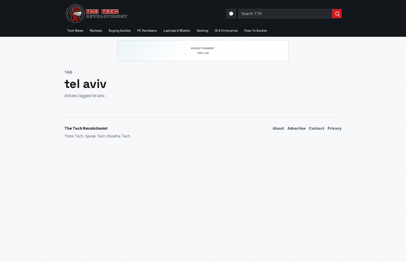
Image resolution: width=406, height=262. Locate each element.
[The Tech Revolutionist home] (130, 13)
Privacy (335, 128)
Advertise (296, 128)
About (278, 128)
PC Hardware (147, 31)
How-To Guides (255, 31)
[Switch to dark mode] (231, 13)
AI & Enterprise (226, 31)
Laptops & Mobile (177, 31)
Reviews (96, 31)
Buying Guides (120, 31)
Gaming (202, 31)
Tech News (75, 31)
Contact (316, 128)
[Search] (336, 13)
